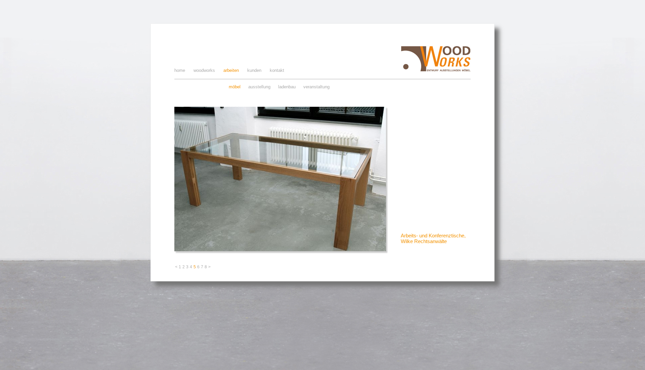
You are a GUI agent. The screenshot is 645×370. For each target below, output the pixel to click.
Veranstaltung (316, 86)
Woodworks (204, 70)
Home (179, 70)
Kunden (254, 70)
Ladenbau (287, 86)
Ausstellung (259, 86)
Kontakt (277, 70)
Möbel (235, 86)
